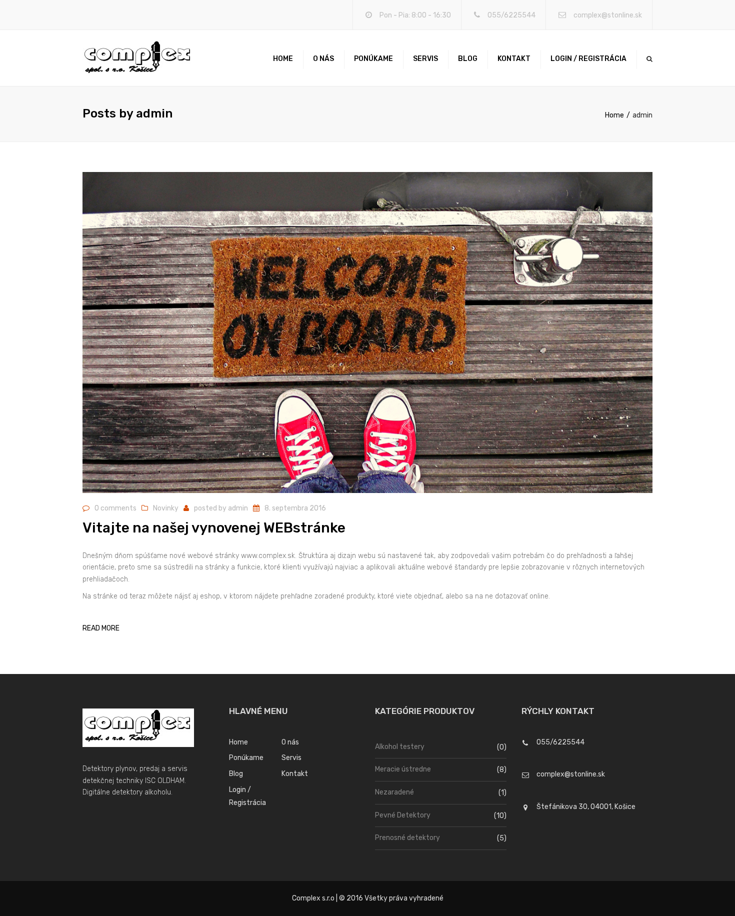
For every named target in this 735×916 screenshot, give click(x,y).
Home (283, 58)
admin (238, 508)
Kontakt (514, 58)
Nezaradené (394, 792)
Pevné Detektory (402, 815)
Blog (468, 58)
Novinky (165, 508)
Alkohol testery (399, 746)
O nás (323, 58)
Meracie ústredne (403, 769)
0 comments (115, 508)
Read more (101, 628)
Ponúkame (373, 58)
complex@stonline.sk (608, 15)
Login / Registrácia (588, 58)
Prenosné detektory (407, 838)
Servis (425, 58)
